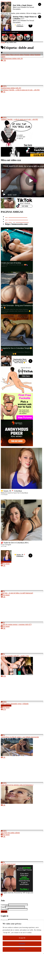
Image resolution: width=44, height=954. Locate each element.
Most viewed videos (17, 55)
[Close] (1, 896)
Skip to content (6, 2)
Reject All (22, 949)
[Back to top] (2, 894)
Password (4, 909)
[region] (22, 937)
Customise (22, 943)
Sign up (4, 911)
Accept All (22, 938)
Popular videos (29, 55)
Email (3, 907)
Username (4, 905)
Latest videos (5, 55)
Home (3, 42)
